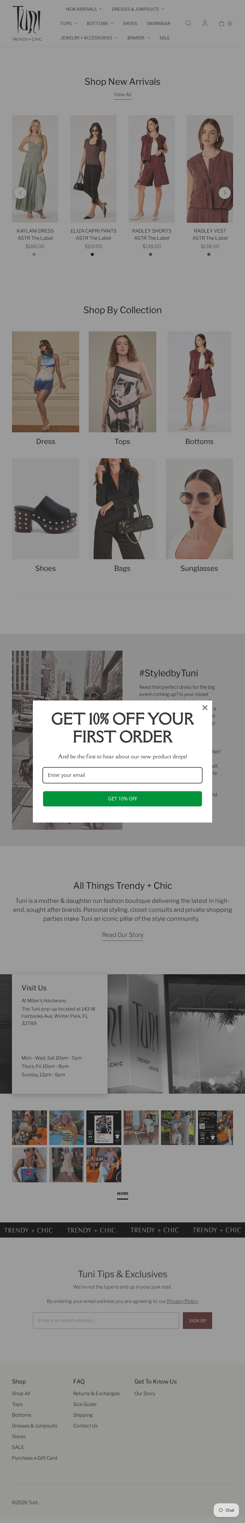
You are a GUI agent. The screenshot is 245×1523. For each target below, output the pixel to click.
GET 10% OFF (122, 798)
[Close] (205, 707)
